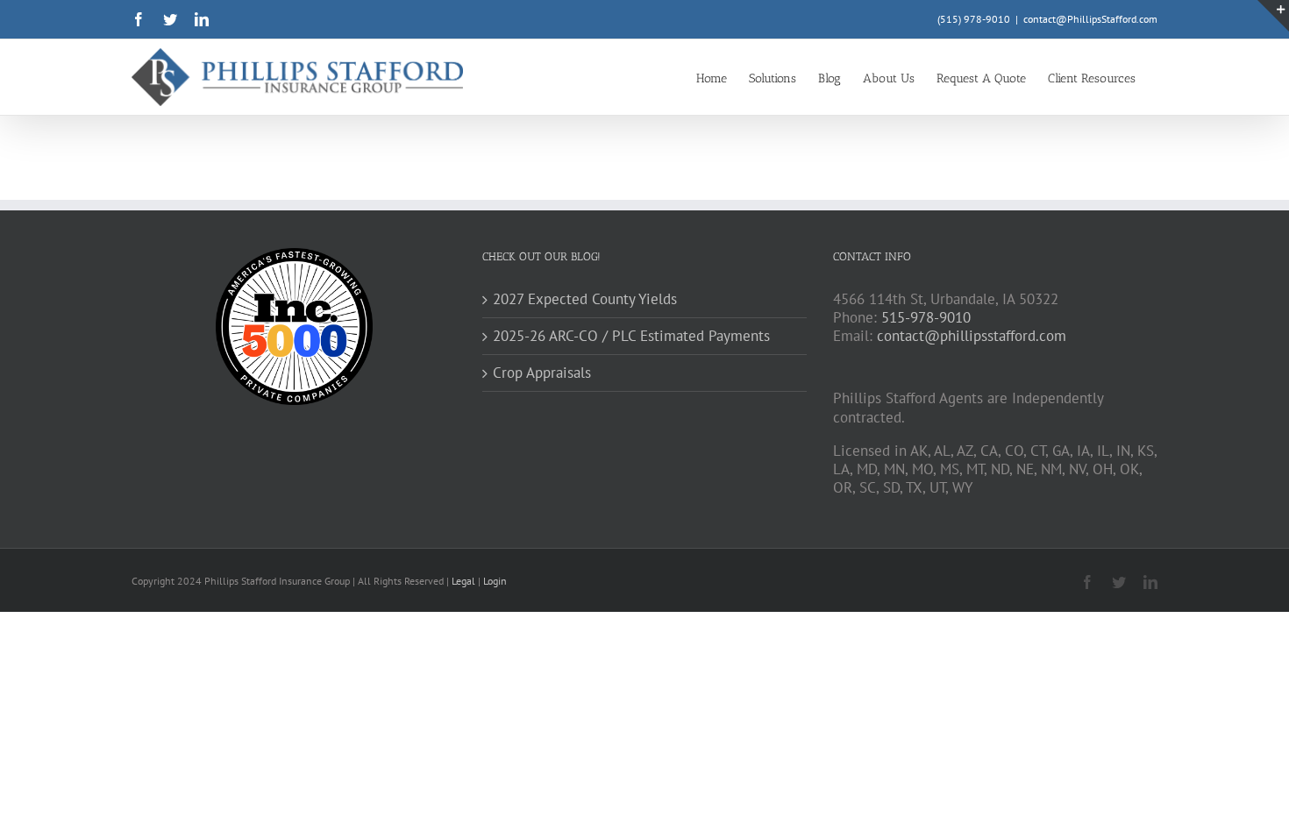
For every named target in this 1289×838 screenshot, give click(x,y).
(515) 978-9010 (973, 18)
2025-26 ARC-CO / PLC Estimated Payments (631, 336)
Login (495, 580)
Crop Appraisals (542, 373)
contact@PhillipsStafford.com (1090, 18)
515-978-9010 (926, 317)
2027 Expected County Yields (585, 299)
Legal (465, 580)
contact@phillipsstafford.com (971, 335)
